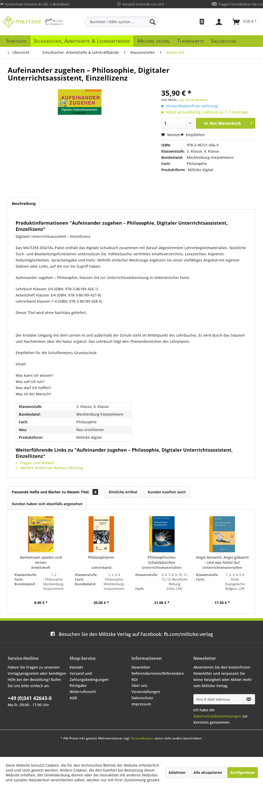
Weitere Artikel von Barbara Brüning (51, 467)
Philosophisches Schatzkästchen (162, 560)
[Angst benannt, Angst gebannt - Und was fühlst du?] (222, 534)
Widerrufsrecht (83, 691)
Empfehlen (195, 134)
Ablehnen (176, 772)
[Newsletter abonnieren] (249, 699)
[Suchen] (152, 22)
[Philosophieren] (101, 534)
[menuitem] (121, 22)
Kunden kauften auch (167, 491)
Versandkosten (142, 738)
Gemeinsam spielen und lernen (41, 560)
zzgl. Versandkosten (193, 100)
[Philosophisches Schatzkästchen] (161, 534)
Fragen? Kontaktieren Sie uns (241, 4)
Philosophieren (101, 557)
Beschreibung (24, 203)
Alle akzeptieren (207, 772)
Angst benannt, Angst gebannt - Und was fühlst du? (222, 560)
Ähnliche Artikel (123, 491)
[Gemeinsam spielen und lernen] (40, 534)
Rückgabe (78, 685)
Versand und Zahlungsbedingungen (89, 676)
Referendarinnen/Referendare (158, 673)
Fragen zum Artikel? (36, 462)
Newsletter (141, 667)
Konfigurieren (242, 772)
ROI (135, 679)
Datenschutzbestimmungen (217, 716)
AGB (73, 697)
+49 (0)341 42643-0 (30, 698)
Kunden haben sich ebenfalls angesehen (47, 503)
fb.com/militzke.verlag (136, 634)
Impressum (141, 704)
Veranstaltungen (146, 691)
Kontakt (76, 667)
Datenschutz (142, 697)
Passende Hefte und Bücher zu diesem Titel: (54, 491)
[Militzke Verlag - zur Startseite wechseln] (32, 22)
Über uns (139, 685)
